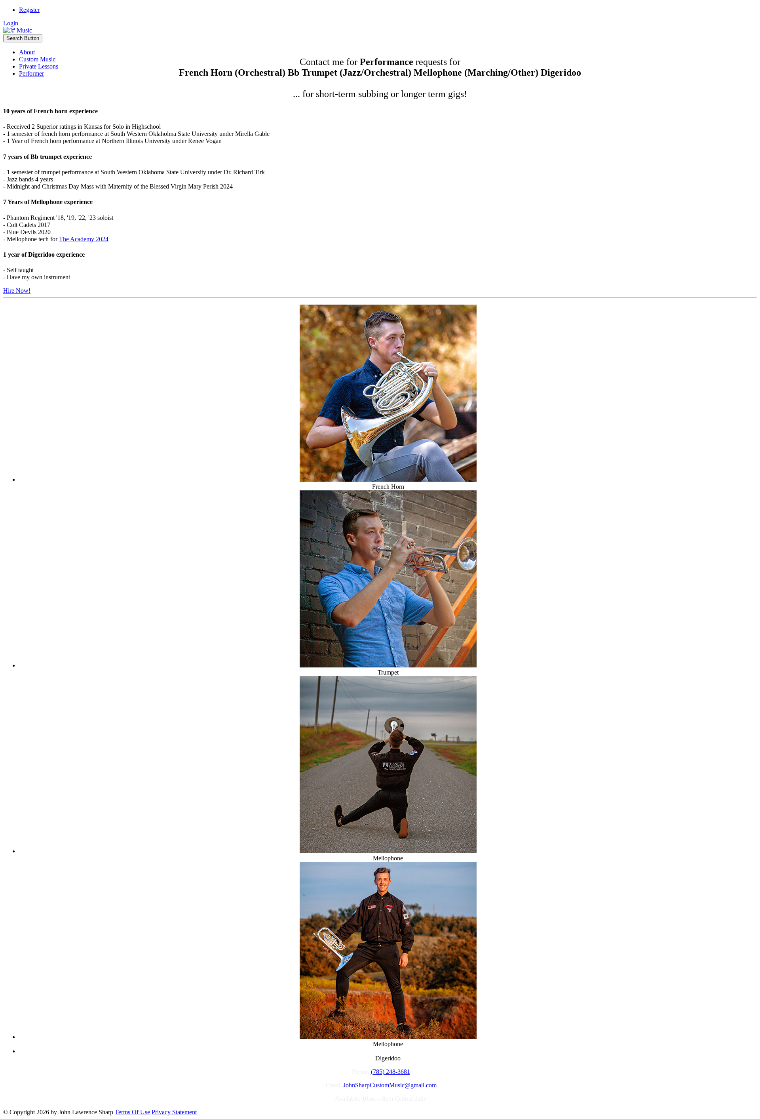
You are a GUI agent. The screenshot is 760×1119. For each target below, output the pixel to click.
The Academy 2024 (83, 239)
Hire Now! (16, 290)
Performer (31, 73)
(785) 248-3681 (390, 1071)
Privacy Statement (174, 1112)
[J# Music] (17, 30)
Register (29, 9)
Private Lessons (38, 66)
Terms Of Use (132, 1112)
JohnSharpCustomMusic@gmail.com (390, 1085)
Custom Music (37, 59)
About (27, 52)
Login (10, 23)
